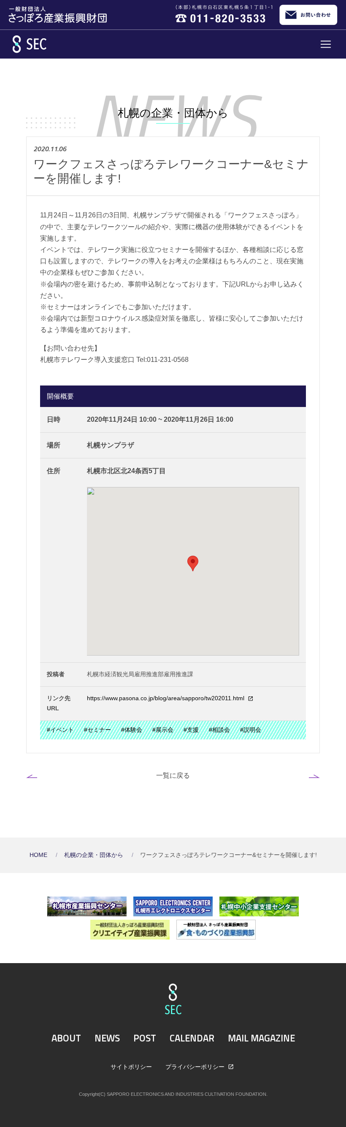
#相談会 (219, 730)
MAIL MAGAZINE (261, 1038)
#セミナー (97, 730)
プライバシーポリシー (195, 1066)
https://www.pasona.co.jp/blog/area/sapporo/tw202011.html (166, 698)
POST (144, 1038)
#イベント (60, 730)
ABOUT (66, 1038)
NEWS (107, 1038)
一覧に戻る (173, 775)
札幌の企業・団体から (94, 855)
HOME (39, 855)
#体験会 (131, 730)
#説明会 (250, 730)
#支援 (191, 730)
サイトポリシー (131, 1066)
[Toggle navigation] (326, 44)
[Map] (193, 571)
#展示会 (162, 730)
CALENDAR (192, 1038)
